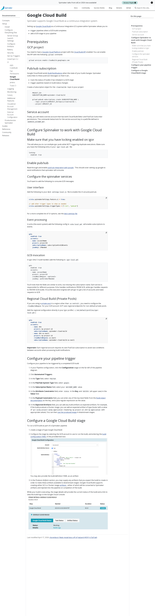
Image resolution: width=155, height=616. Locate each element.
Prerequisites (137, 26)
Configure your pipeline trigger (141, 66)
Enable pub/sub (138, 51)
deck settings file (70, 213)
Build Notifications (55, 73)
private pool (46, 303)
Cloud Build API (80, 52)
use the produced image (67, 412)
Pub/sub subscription (140, 32)
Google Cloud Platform (52, 52)
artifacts (63, 485)
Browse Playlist (129, 3)
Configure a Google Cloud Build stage (139, 71)
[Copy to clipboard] (106, 198)
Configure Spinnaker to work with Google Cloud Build (141, 40)
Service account (138, 34)
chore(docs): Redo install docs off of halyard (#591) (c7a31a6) (73, 537)
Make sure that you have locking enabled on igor (141, 46)
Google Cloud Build (43, 26)
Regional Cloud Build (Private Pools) (139, 60)
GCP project (136, 29)
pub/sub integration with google (61, 167)
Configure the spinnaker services (141, 55)
